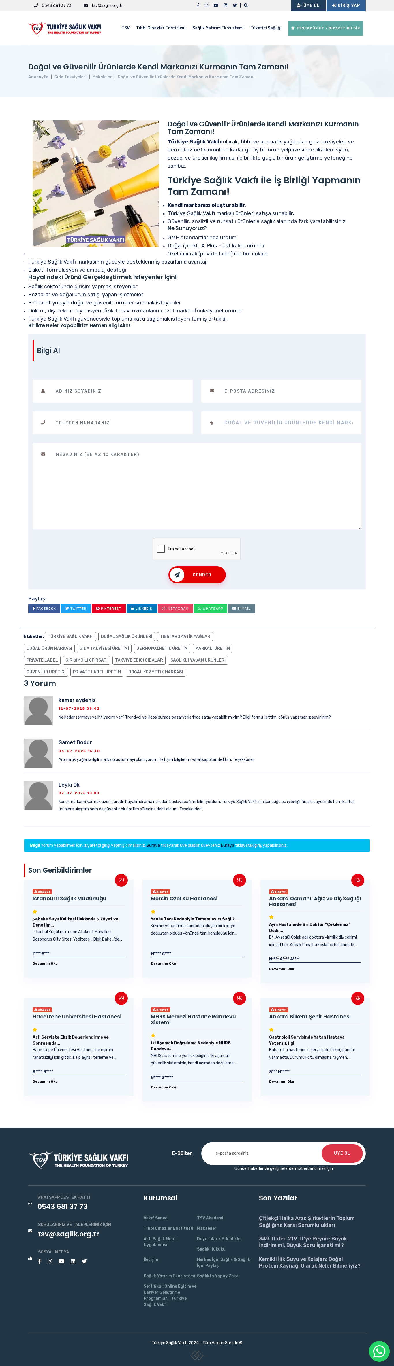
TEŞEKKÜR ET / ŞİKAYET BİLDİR (327, 28)
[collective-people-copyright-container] (197, 1357)
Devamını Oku (45, 963)
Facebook (45, 609)
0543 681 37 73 (56, 5)
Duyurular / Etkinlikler (219, 1238)
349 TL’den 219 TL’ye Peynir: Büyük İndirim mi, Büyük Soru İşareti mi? (303, 1242)
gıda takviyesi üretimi (104, 648)
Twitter (78, 609)
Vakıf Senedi (156, 1218)
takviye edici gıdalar (139, 660)
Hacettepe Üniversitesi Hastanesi (77, 1016)
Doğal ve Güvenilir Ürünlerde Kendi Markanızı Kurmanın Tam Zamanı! (187, 77)
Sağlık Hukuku (211, 1249)
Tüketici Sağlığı (266, 28)
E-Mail (243, 609)
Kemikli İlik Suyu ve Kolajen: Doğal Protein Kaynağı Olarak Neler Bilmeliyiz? (310, 1262)
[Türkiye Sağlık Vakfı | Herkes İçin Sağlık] (67, 27)
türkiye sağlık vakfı (70, 636)
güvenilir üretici (46, 672)
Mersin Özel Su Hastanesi (184, 898)
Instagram (177, 609)
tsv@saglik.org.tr (107, 5)
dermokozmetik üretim (162, 648)
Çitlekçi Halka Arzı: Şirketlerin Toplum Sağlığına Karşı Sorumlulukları (307, 1221)
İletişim (151, 1259)
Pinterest (110, 609)
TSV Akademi (210, 1218)
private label (42, 660)
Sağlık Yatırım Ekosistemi (218, 28)
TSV (125, 28)
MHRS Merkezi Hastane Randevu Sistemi (193, 1019)
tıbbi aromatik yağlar (185, 636)
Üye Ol (311, 5)
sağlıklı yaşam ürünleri (198, 660)
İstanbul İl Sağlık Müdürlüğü (69, 898)
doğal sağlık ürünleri (126, 636)
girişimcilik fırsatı (86, 660)
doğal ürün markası (49, 648)
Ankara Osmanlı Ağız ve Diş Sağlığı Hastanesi (315, 901)
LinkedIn (143, 609)
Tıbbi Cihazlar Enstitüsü (161, 28)
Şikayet (43, 891)
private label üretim (97, 672)
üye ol (342, 1153)
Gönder (202, 575)
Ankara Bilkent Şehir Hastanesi (310, 1016)
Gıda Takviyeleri (70, 77)
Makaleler (102, 77)
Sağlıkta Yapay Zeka (218, 1276)
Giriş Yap (348, 5)
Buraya (153, 845)
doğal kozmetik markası (155, 672)
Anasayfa (38, 77)
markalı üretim (212, 648)
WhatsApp (212, 609)
